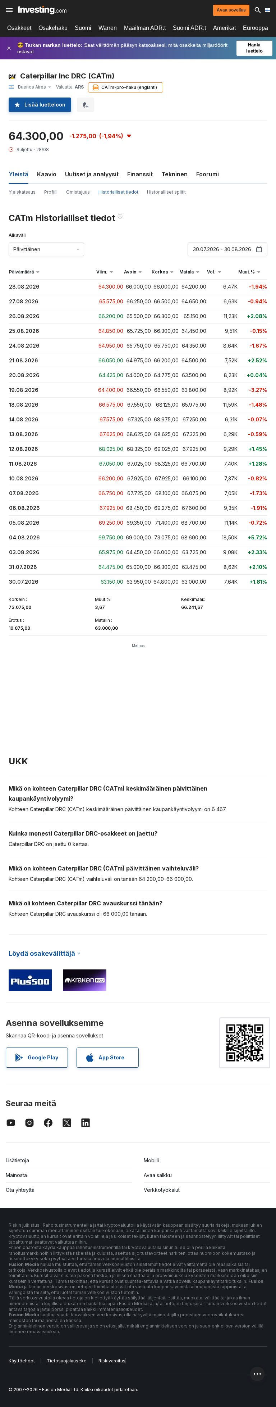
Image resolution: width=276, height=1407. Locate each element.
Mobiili (151, 1160)
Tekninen (174, 174)
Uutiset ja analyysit (92, 174)
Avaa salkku (158, 1175)
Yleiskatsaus (22, 192)
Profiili (51, 192)
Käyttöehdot (22, 1360)
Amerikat (224, 28)
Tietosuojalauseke (67, 1360)
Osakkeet (19, 28)
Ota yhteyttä (20, 1190)
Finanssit (140, 174)
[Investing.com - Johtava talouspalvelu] (42, 10)
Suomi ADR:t (189, 28)
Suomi (83, 28)
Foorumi (207, 174)
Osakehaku (53, 28)
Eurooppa (255, 28)
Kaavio (46, 174)
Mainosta (16, 1175)
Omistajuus (78, 192)
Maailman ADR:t (145, 28)
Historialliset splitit (166, 192)
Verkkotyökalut (162, 1190)
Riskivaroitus (111, 1360)
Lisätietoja (17, 1160)
